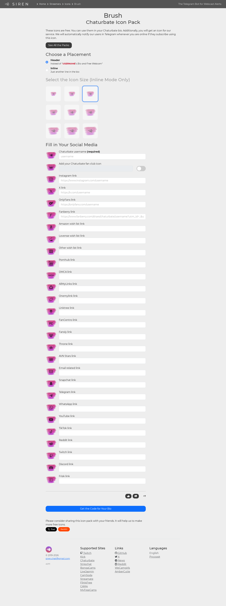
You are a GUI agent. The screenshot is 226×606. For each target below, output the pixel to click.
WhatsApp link (68, 404)
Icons (67, 4)
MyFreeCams (88, 590)
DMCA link (65, 271)
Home (42, 4)
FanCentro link (68, 319)
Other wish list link (70, 247)
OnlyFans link (67, 199)
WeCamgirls (122, 567)
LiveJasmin (87, 571)
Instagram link (68, 175)
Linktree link (66, 307)
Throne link (66, 344)
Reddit (64, 529)
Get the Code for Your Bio (95, 508)
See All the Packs (58, 45)
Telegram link (67, 392)
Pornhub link (67, 259)
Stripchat (86, 564)
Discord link (66, 464)
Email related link (69, 368)
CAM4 (84, 586)
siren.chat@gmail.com (58, 558)
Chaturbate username (79, 151)
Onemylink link (68, 295)
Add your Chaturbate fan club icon (80, 163)
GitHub (122, 553)
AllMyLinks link (68, 283)
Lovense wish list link (72, 235)
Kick (82, 556)
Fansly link (65, 332)
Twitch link (65, 452)
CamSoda (86, 575)
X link (62, 187)
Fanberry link (67, 211)
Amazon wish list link (72, 223)
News (121, 560)
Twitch (87, 553)
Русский (154, 556)
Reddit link (65, 440)
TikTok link (65, 428)
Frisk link (64, 476)
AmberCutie (122, 571)
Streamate (86, 578)
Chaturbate (87, 560)
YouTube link (67, 416)
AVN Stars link (67, 356)
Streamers (55, 4)
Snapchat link (67, 380)
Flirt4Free (86, 582)
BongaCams (87, 567)
